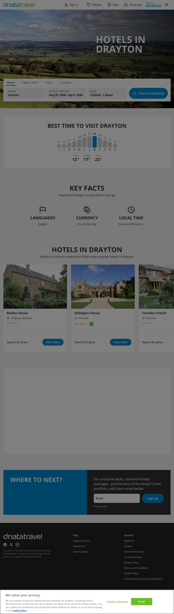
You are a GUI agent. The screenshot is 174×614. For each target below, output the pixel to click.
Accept (141, 601)
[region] (87, 602)
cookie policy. (19, 610)
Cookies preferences (117, 601)
